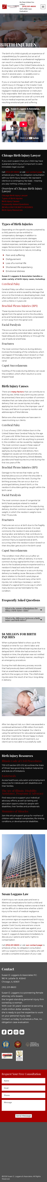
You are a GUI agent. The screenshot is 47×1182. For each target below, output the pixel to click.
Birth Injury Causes (10, 201)
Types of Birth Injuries (12, 198)
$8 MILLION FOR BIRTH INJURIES (17, 207)
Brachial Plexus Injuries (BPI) (20, 306)
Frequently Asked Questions (15, 204)
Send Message (23, 1116)
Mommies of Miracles (15, 811)
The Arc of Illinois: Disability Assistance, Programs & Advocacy (22, 792)
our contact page (34, 172)
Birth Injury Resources (12, 210)
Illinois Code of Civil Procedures (22, 761)
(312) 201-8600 (29, 6)
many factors (17, 392)
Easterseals (9, 776)
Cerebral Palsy (11, 284)
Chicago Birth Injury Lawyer (15, 195)
